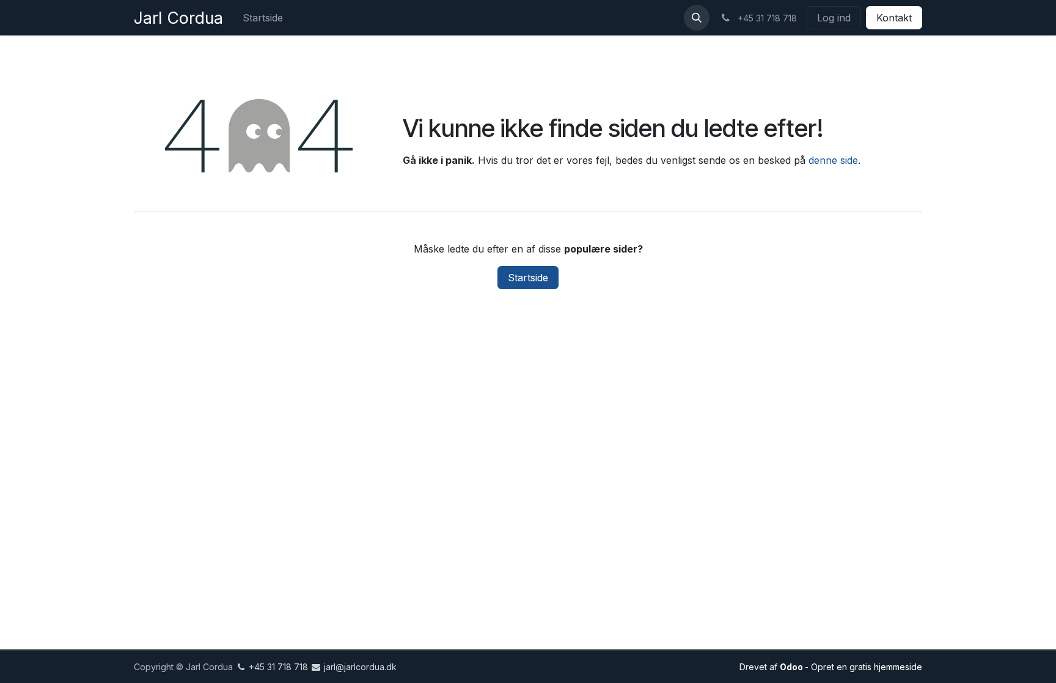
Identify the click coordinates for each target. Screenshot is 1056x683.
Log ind (834, 18)
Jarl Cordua (178, 18)
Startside (528, 277)
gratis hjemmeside (885, 667)
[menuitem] (263, 18)
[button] (697, 18)
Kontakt (894, 18)
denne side (833, 160)
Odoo (792, 667)
